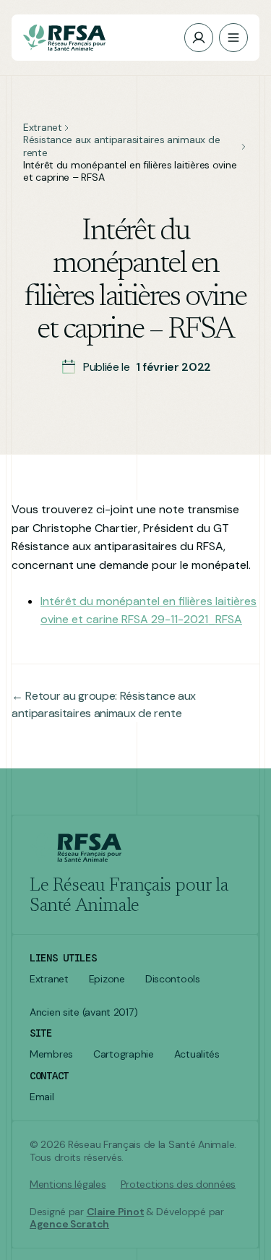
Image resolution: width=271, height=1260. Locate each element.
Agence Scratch (69, 1223)
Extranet (42, 127)
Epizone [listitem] (107, 979)
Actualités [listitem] (197, 1054)
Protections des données (178, 1184)
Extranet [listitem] (49, 979)
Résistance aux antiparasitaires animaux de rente (121, 146)
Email (42, 1097)
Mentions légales (68, 1184)
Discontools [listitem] (172, 979)
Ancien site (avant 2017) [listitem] (83, 1012)
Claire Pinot (116, 1211)
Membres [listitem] (51, 1054)
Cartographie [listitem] (123, 1054)
